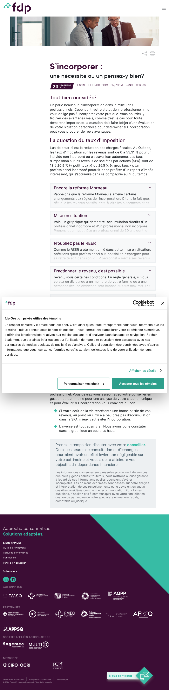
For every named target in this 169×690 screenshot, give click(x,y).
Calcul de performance (15, 552)
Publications (9, 557)
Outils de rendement (14, 547)
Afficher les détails (142, 370)
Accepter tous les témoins (138, 383)
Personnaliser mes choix (81, 383)
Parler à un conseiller (14, 562)
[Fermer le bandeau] (162, 303)
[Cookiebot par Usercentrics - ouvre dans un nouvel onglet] (136, 303)
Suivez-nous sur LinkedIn (6, 579)
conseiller (136, 445)
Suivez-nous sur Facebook (13, 579)
